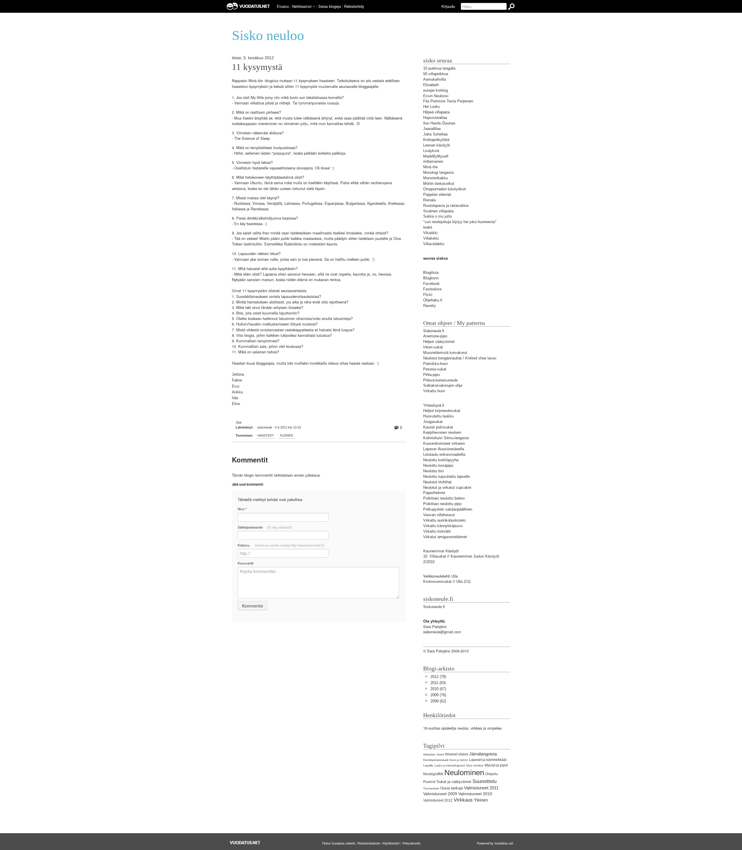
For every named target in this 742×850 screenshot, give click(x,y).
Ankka (237, 392)
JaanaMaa (432, 128)
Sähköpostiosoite (265, 527)
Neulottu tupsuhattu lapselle (446, 476)
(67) (438, 689)
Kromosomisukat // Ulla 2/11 (447, 581)
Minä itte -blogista (263, 81)
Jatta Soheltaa (435, 134)
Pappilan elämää (437, 194)
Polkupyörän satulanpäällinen (447, 509)
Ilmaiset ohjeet (456, 754)
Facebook (431, 283)
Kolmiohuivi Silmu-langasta (446, 438)
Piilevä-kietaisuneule (440, 380)
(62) (438, 701)
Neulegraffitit (433, 774)
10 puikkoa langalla (439, 68)
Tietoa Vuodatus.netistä (338, 843)
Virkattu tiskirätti (437, 531)
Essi (235, 386)
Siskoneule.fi (434, 607)
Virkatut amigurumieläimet (445, 537)
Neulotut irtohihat (437, 482)
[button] (314, 6)
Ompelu (491, 774)
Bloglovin (431, 278)
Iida (235, 398)
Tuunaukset (431, 788)
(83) (438, 683)
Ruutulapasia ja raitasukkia (445, 205)
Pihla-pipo (431, 374)
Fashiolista (432, 289)
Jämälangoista (483, 753)
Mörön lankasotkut (438, 183)
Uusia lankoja (451, 788)
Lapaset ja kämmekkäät (487, 760)
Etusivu (283, 6)
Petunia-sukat (434, 369)
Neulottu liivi (433, 471)
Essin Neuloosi (435, 96)
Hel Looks (431, 106)
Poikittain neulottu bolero (444, 498)
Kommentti (246, 563)
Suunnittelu (484, 781)
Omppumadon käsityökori (444, 189)
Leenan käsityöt (436, 145)
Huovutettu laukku (438, 416)
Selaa (329, 6)
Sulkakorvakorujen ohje (442, 385)
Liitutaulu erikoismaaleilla (444, 454)
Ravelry (429, 305)
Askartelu (429, 754)
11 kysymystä (257, 67)
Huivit (440, 754)
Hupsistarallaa (435, 117)
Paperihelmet (434, 493)
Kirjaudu (448, 6)
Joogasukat (433, 421)
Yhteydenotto (411, 843)
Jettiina (238, 374)
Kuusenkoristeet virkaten (444, 443)
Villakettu (431, 238)
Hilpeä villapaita (436, 112)
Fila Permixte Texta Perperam (448, 101)
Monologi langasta (438, 172)
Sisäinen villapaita (438, 211)
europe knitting (435, 90)
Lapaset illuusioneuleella (443, 449)
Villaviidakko (433, 244)
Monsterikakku (435, 178)
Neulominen (464, 772)
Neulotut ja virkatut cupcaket (447, 487)
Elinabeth (431, 85)
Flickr (427, 294)
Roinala (429, 200)
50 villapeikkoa (435, 74)
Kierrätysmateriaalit (435, 760)
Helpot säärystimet (439, 341)
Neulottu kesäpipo (438, 465)
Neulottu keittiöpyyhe (441, 460)
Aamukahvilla (434, 79)
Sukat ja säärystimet (454, 782)
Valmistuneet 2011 (481, 787)
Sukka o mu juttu (437, 216)
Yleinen (286, 435)
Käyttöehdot (391, 843)
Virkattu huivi (434, 391)
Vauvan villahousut (439, 515)
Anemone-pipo (435, 336)
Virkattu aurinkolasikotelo (444, 520)
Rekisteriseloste (368, 843)
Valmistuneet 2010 (475, 793)
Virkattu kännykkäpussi (443, 526)
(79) (438, 676)
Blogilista (431, 272)
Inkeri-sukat (433, 347)
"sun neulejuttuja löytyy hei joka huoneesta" (460, 222)
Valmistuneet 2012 (437, 800)
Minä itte (430, 167)
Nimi (242, 509)
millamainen (433, 161)
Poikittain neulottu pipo (442, 504)
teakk (427, 227)
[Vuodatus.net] (245, 842)
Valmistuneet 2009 (440, 793)
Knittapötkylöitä (436, 140)
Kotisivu (281, 545)
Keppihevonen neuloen (442, 432)
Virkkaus (463, 800)
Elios (236, 404)
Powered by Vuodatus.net (495, 843)
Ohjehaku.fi (432, 300)
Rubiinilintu (293, 244)
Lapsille (428, 765)
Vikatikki (430, 233)
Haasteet (265, 435)
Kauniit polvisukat (438, 427)
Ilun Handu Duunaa (439, 123)
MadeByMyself (435, 156)
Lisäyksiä (431, 151)
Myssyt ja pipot (496, 765)
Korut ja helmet (459, 760)
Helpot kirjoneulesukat (441, 410)
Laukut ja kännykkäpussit (449, 765)
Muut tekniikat (474, 765)
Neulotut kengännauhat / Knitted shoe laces (460, 358)
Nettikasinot (302, 6)
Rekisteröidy (354, 6)
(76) (438, 695)
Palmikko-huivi (435, 363)
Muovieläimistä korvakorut (445, 352)
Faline (237, 380)
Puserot (429, 782)
